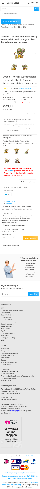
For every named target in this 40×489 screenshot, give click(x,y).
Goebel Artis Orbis (7, 315)
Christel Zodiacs (6, 319)
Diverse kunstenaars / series (10, 322)
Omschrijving (10, 201)
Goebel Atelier (6, 317)
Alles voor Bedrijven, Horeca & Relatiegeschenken (18, 376)
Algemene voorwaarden (9, 362)
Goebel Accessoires (7, 324)
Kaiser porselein (6, 326)
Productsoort (5, 313)
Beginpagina (5, 348)
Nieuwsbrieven (6, 380)
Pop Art (3, 331)
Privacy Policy (6, 364)
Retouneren (5, 367)
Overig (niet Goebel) (8, 338)
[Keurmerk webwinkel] (11, 432)
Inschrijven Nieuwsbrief (9, 378)
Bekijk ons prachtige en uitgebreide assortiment (20, 473)
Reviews (9, 203)
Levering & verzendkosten (10, 371)
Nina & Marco (5, 328)
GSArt (3, 308)
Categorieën (5, 351)
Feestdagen (5, 335)
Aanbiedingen (5, 358)
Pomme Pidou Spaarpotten (10, 353)
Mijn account (5, 369)
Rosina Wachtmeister (8, 333)
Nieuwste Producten (8, 355)
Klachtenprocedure (7, 374)
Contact (3, 360)
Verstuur (29, 129)
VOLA (3, 340)
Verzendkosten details (28, 455)
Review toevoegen (25, 88)
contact (10, 171)
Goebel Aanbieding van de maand (12, 310)
